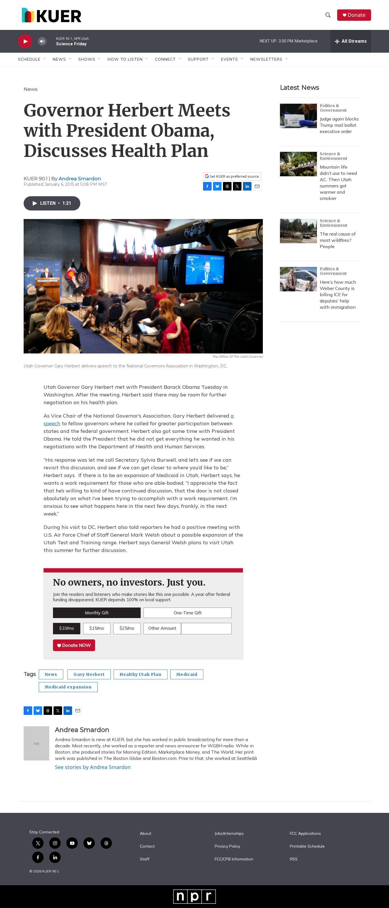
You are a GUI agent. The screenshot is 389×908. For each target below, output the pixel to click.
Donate (356, 15)
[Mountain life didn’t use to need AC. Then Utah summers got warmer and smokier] (298, 164)
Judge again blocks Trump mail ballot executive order (339, 125)
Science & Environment (333, 156)
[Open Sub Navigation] (44, 59)
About (145, 833)
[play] (25, 41)
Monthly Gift (97, 612)
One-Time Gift (188, 612)
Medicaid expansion (68, 687)
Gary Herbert (89, 674)
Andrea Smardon (80, 178)
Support (198, 59)
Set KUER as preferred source (234, 176)
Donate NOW (76, 645)
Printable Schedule (307, 846)
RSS (294, 859)
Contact (147, 846)
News (31, 89)
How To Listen (125, 59)
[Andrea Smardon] (36, 743)
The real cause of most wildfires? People (338, 240)
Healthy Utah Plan (140, 674)
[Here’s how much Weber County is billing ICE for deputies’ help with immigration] (298, 279)
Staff (144, 859)
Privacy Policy (227, 846)
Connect (165, 59)
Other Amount (162, 628)
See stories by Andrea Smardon (93, 767)
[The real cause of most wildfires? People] (298, 231)
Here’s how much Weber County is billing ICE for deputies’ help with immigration (338, 294)
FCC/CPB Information (234, 859)
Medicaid (186, 674)
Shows (86, 59)
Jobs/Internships (229, 833)
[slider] (51, 41)
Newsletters (266, 59)
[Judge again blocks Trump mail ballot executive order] (298, 116)
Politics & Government (333, 108)
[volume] (42, 41)
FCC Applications (305, 833)
